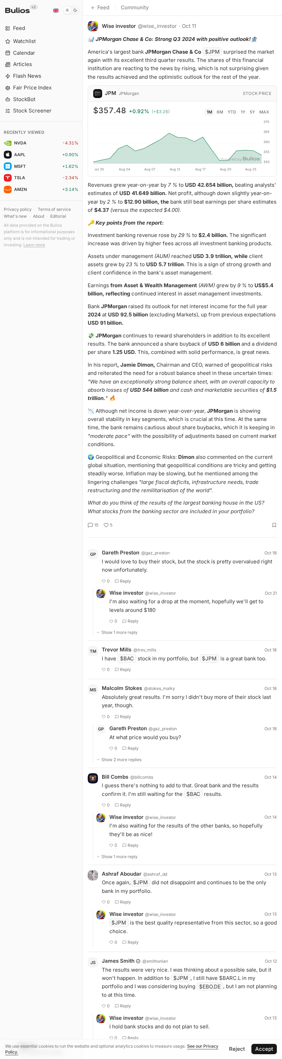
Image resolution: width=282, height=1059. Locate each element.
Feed (103, 7)
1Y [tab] (243, 112)
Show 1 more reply (119, 632)
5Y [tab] (252, 112)
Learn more (34, 244)
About (38, 216)
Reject (237, 1049)
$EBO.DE (210, 986)
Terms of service (54, 209)
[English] (55, 10)
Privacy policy (18, 209)
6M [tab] (220, 112)
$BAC (127, 658)
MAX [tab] (264, 112)
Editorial (58, 216)
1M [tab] (209, 112)
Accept (264, 1049)
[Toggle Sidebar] (82, 529)
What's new (15, 216)
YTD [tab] (232, 112)
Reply (125, 581)
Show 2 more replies (121, 759)
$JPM (212, 51)
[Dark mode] (71, 10)
